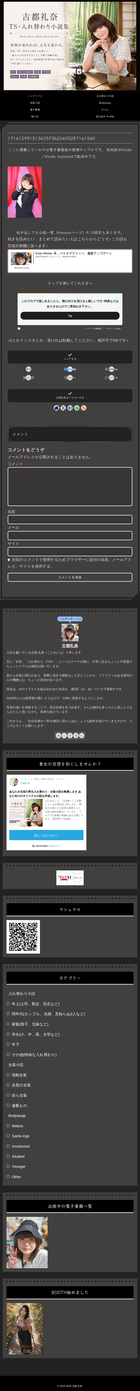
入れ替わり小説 (21, 993)
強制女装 (19, 1075)
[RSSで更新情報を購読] (83, 407)
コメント (18, 464)
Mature (17, 1126)
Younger (18, 1166)
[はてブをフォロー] (70, 407)
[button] (70, 377)
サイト (13, 543)
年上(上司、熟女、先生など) (36, 1004)
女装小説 (15, 1065)
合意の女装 (21, 1085)
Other (16, 1177)
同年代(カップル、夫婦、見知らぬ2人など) (48, 1014)
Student (18, 1156)
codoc (118, 328)
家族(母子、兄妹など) (30, 1024)
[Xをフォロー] (63, 407)
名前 (11, 511)
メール (13, 527)
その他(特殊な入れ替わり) (34, 1055)
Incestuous (21, 1146)
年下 (15, 1044)
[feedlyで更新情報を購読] (77, 407)
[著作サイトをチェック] (56, 407)
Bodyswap (17, 1116)
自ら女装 (19, 1095)
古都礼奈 (97, 328)
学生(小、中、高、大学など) (36, 1034)
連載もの (19, 1105)
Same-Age (20, 1136)
